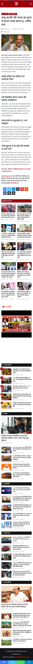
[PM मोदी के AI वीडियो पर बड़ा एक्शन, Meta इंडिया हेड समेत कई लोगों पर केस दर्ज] (8, 228)
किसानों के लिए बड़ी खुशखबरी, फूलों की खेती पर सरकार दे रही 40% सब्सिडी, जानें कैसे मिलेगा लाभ (22, 632)
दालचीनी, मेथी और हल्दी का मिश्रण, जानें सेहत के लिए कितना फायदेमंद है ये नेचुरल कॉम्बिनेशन (22, 396)
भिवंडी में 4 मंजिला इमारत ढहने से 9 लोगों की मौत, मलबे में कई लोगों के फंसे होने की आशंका (8, 216)
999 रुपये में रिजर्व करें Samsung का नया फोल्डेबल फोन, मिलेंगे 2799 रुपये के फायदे (22, 515)
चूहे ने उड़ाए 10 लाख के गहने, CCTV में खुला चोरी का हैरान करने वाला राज (21, 387)
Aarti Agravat (6, 29)
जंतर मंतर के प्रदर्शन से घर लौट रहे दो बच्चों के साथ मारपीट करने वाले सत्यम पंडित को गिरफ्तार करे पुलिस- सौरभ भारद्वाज (8, 274)
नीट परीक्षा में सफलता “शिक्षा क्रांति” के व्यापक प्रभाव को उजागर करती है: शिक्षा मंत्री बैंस (21, 466)
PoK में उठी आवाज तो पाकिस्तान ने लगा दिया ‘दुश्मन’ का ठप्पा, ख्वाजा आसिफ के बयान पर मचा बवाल (24, 254)
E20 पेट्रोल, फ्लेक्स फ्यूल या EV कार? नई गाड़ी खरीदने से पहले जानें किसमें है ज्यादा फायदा (22, 556)
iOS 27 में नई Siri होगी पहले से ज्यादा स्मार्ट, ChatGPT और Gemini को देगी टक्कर (21, 490)
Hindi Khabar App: (6, 176)
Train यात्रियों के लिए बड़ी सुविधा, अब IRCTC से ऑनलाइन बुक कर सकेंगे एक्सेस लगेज (22, 379)
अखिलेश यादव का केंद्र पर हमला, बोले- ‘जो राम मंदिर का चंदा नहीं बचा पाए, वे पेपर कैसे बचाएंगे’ (23, 274)
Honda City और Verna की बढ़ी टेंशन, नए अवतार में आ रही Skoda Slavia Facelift (22, 539)
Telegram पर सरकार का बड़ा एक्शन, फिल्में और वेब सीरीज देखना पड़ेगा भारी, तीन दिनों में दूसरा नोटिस (21, 524)
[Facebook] (5, 189)
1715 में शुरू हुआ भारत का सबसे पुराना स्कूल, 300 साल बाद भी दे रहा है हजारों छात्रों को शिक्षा (21, 475)
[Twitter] (9, 189)
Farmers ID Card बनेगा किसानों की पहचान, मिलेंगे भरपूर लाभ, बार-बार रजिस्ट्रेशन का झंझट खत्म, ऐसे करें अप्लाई (22, 624)
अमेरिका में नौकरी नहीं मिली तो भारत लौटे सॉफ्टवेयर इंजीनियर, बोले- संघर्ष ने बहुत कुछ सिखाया (15, 438)
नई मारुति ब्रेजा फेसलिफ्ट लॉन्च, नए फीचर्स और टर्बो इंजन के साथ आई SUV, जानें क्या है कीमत (21, 548)
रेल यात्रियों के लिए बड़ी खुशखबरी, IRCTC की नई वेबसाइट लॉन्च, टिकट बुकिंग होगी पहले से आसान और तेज (22, 507)
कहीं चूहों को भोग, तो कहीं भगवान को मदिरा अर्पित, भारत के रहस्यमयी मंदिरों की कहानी (22, 371)
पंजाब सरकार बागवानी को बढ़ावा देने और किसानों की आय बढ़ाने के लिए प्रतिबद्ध (14, 605)
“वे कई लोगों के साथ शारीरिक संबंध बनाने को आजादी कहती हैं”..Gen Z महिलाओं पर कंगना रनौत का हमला (8, 294)
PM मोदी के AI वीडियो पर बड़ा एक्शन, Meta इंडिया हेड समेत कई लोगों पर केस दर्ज (8, 235)
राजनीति (11, 14)
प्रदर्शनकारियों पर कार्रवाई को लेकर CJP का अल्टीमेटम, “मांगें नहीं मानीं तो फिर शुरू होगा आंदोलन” (24, 294)
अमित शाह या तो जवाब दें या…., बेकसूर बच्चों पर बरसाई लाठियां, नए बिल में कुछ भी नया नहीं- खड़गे (8, 254)
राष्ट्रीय (15, 14)
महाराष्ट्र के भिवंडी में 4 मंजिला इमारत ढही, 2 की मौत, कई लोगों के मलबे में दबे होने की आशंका (24, 235)
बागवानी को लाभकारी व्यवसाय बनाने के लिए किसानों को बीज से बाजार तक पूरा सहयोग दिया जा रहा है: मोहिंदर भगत (22, 615)
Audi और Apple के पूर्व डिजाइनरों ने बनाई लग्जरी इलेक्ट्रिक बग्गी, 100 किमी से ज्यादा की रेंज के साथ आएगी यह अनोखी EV (22, 498)
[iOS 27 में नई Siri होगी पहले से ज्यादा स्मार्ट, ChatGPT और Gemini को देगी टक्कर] (6, 490)
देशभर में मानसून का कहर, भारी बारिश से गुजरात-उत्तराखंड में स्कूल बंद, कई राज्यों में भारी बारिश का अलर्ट (24, 216)
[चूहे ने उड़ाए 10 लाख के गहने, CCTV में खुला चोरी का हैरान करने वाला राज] (6, 388)
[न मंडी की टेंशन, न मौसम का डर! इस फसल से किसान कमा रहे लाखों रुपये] (6, 642)
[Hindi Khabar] (16, 4)
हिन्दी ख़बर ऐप (15, 183)
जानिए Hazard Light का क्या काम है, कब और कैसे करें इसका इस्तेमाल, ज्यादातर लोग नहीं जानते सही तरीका (22, 573)
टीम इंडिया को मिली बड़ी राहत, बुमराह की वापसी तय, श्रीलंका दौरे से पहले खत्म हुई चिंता (22, 405)
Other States (5, 14)
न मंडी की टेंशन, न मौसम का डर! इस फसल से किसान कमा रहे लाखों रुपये (22, 640)
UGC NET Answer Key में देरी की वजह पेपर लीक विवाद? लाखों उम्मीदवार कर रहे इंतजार (22, 449)
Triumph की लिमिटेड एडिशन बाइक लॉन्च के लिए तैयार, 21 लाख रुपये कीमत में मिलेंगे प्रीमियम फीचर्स (22, 565)
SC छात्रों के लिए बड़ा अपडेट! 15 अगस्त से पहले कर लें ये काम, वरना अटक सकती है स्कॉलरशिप (22, 458)
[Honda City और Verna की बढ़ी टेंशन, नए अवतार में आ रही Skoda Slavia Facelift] (6, 539)
